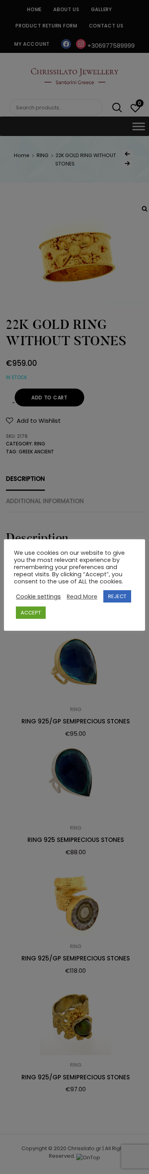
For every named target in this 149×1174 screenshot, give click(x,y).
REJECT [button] (117, 596)
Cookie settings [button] (38, 596)
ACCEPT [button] (31, 612)
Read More (82, 596)
